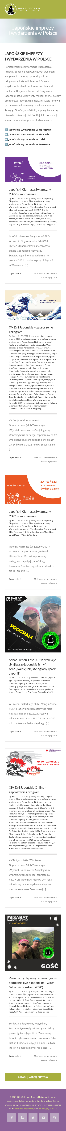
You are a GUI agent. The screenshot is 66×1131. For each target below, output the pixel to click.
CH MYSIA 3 (37, 210)
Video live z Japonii (27, 1011)
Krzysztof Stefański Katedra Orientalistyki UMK (32, 829)
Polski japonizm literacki (35, 385)
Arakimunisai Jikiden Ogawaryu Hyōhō (30, 349)
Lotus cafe (45, 218)
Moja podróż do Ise (17, 834)
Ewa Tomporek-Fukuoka (25, 362)
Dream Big (49, 810)
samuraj (37, 839)
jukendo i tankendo (28, 822)
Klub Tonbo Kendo (25, 825)
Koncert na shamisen (37, 828)
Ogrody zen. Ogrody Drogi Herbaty (31, 382)
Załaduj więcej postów (33, 1077)
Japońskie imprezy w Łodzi (40, 342)
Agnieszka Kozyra (31, 347)
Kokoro (12, 218)
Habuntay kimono (26, 212)
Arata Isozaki (37, 350)
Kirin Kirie (47, 215)
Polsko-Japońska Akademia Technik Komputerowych (31, 387)
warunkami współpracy (23, 1108)
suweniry (24, 207)
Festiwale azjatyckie (45, 362)
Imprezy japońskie (17, 365)
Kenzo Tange (46, 373)
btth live (44, 677)
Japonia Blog (40, 212)
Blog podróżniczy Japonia (20, 210)
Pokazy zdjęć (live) (17, 1009)
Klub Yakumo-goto (35, 379)
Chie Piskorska (21, 359)
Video (19, 1000)
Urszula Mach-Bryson (34, 397)
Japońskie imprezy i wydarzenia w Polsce (32, 680)
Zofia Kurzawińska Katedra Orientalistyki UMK (30, 847)
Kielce (38, 683)
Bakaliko (39, 207)
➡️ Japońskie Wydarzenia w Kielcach (27, 134)
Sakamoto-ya (28, 224)
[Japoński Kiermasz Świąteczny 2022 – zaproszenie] (33, 169)
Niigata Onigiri (15, 224)
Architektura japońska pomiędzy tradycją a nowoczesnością (32, 352)
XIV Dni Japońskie (39, 845)
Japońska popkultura (30, 339)
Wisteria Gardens (29, 535)
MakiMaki (13, 221)
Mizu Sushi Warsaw (40, 221)
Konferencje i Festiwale (19, 344)
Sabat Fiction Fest (23, 692)
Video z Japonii (42, 1011)
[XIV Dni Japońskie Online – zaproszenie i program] (33, 764)
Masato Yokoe (49, 831)
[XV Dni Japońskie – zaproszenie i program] (33, 305)
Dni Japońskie (35, 359)
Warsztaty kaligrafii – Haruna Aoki (33, 842)
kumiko (37, 218)
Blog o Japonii (15, 201)
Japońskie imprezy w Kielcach (22, 683)
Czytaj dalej (14, 273)
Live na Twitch (49, 1006)
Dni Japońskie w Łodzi (34, 810)
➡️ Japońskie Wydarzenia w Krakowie (27, 144)
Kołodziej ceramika (24, 218)
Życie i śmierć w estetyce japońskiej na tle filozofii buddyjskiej (29, 407)
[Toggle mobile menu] (59, 8)
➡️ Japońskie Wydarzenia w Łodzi (25, 139)
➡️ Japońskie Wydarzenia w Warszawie (28, 129)
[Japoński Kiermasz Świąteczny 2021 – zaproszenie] (33, 489)
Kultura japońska (37, 344)
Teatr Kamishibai (16, 397)
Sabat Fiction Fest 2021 (42, 692)
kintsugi (12, 376)
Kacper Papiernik (45, 822)
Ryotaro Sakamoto (25, 394)
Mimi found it (24, 221)
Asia (14, 198)
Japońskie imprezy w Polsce (38, 365)
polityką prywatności (48, 1108)
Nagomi (53, 221)
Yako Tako (40, 224)
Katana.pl (38, 215)
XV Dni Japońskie (25, 402)
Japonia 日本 (27, 201)
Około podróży (47, 198)
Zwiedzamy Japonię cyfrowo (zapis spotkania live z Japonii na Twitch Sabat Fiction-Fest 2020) (33, 982)
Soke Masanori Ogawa (44, 394)
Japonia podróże (26, 215)
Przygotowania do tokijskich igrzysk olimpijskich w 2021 (32, 838)
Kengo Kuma (34, 373)
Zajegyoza (50, 224)
